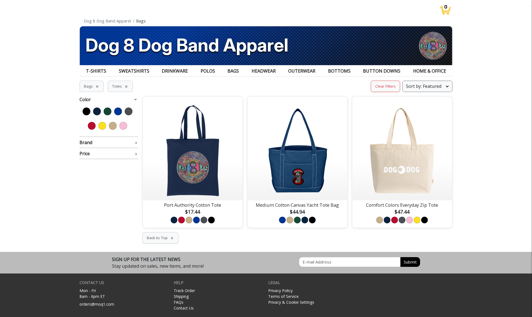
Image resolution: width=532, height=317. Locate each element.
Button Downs (381, 71)
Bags (233, 71)
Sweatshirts (134, 71)
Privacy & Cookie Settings (291, 302)
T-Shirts (96, 71)
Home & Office (429, 71)
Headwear (264, 71)
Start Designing (192, 189)
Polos (208, 71)
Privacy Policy (280, 290)
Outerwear (301, 71)
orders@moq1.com (97, 304)
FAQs (178, 302)
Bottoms (339, 71)
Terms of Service (283, 296)
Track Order (184, 290)
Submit (410, 262)
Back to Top (160, 237)
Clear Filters (385, 86)
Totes (120, 86)
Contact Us (184, 308)
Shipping (181, 296)
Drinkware (175, 71)
